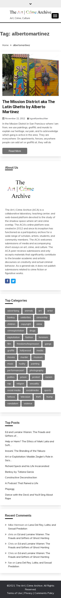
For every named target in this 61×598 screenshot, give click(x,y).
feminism (43, 337)
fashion (29, 337)
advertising (13, 310)
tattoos (11, 396)
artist (50, 310)
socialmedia (32, 390)
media (40, 350)
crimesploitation (15, 330)
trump (49, 396)
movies (11, 357)
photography (36, 370)
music (10, 363)
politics (11, 377)
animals (29, 310)
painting (35, 363)
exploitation (13, 337)
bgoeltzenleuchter (39, 118)
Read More (15, 151)
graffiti (10, 350)
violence (28, 403)
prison (23, 377)
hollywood (25, 350)
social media (13, 390)
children (11, 324)
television (25, 396)
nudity (22, 363)
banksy (11, 317)
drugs (33, 330)
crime (39, 324)
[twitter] (13, 281)
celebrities (25, 317)
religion (20, 383)
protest (36, 377)
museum (38, 357)
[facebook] (7, 281)
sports (47, 390)
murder (24, 357)
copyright (26, 324)
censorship (42, 317)
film (9, 343)
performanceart (15, 370)
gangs (48, 343)
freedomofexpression (28, 343)
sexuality (34, 383)
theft (38, 396)
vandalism (12, 403)
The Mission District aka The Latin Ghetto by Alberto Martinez (28, 106)
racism (48, 377)
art (40, 310)
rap (9, 383)
